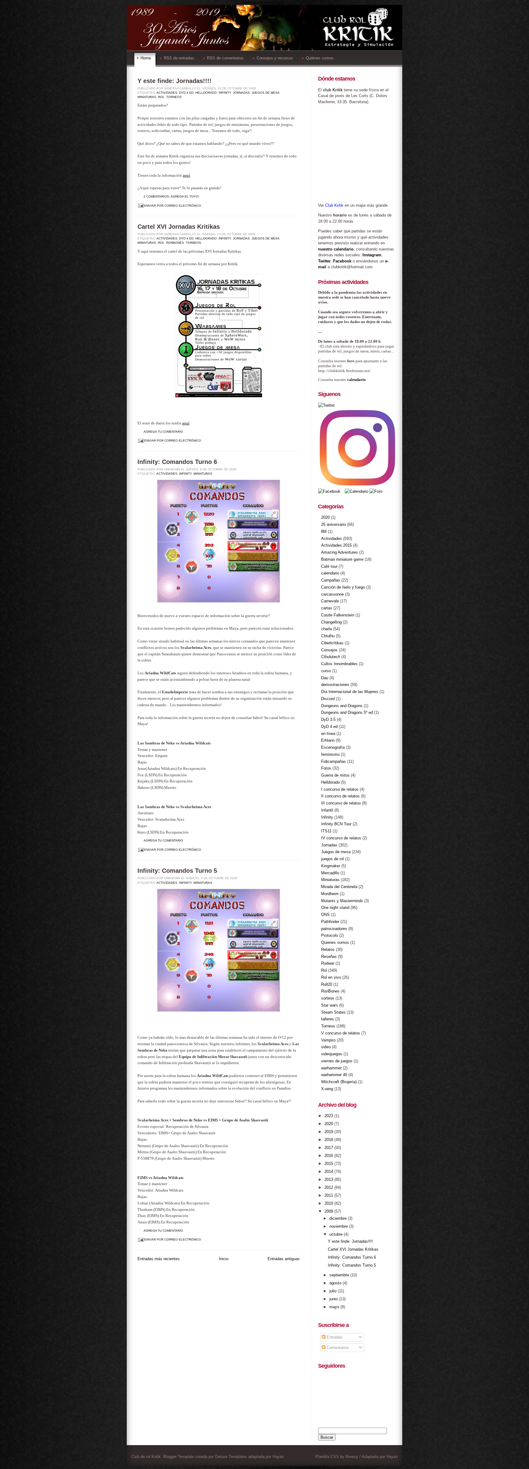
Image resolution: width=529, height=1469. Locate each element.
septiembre (339, 1275)
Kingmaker (330, 866)
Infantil (327, 810)
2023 (329, 1115)
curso (326, 671)
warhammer (331, 1068)
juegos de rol (332, 859)
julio (333, 1291)
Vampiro (328, 1040)
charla (326, 629)
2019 (329, 1131)
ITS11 (326, 831)
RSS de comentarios (225, 58)
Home (146, 58)
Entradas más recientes (158, 1258)
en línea (328, 733)
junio (334, 1299)
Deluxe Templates (231, 1456)
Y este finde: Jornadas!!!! (174, 80)
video (326, 1047)
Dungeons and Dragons (341, 705)
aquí (186, 175)
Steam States (333, 1012)
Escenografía (333, 747)
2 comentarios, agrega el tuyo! (171, 196)
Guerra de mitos (335, 775)
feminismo (330, 754)
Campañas (330, 580)
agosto (336, 1283)
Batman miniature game (342, 559)
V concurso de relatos (340, 1033)
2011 (329, 1195)
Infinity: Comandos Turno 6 (177, 461)
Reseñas (329, 956)
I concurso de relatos (339, 789)
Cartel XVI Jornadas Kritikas (178, 226)
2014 (329, 1171)
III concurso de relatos (341, 803)
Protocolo (329, 935)
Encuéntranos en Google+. (265, 2)
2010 (329, 1203)
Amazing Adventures (339, 552)
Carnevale (330, 601)
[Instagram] (357, 485)
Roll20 (326, 984)
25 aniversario (333, 524)
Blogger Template (178, 1456)
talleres (327, 1019)
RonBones (175, 242)
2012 (329, 1187)
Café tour (329, 566)
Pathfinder (330, 921)
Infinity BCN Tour (336, 824)
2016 (329, 1155)
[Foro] (376, 491)
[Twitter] (326, 405)
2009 (329, 1211)
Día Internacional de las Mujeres (349, 691)
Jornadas (241, 92)
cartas (326, 608)
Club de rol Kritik (146, 1456)
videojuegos (331, 1054)
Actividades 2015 (336, 545)
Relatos (328, 949)
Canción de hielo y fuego (343, 587)
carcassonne (332, 594)
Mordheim (330, 893)
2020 (325, 517)
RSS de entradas (179, 58)
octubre (336, 1234)
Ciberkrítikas (332, 643)
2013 (329, 1179)
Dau (324, 678)
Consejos (329, 650)
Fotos (326, 768)
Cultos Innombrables (339, 663)
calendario (356, 379)
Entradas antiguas (284, 1258)
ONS (325, 914)
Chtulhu (328, 636)
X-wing (327, 1089)
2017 (329, 1147)
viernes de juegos (336, 1061)
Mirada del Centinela (339, 886)
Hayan (278, 1456)
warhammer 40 (334, 1074)
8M (324, 531)
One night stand (335, 907)
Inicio (223, 1258)
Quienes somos (335, 942)
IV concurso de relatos (341, 838)
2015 (329, 1163)
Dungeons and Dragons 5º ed (347, 712)
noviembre (339, 1226)
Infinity (225, 92)
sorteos (327, 998)
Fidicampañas (333, 761)
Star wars (329, 1005)
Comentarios (337, 1347)
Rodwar (327, 963)
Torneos (174, 97)
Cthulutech (330, 656)
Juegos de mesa (266, 92)
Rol (161, 97)
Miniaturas (146, 97)
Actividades (166, 92)
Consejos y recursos (275, 58)
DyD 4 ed (186, 92)
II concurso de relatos (340, 796)
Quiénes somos (320, 58)
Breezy (352, 1456)
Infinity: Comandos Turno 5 (177, 870)
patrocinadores (334, 928)
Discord (328, 698)
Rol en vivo (331, 977)
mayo (334, 1307)
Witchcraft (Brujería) (339, 1081)
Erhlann (328, 740)
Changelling (331, 622)
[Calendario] (356, 491)
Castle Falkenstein (337, 615)
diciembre (338, 1218)
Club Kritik (334, 205)
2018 (329, 1139)
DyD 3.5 (328, 719)
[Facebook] (330, 491)
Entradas (334, 1337)
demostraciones (335, 684)
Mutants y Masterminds (342, 900)
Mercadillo (330, 873)
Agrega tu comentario (163, 431)
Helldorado (206, 92)
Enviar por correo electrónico (172, 205)
